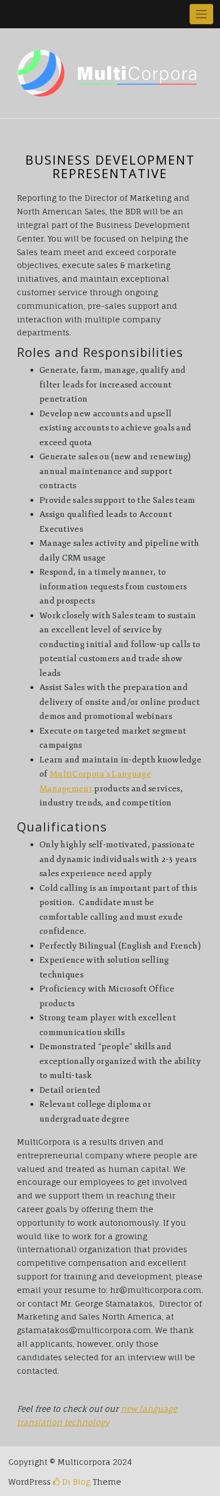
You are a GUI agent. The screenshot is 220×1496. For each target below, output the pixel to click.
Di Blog (75, 1481)
